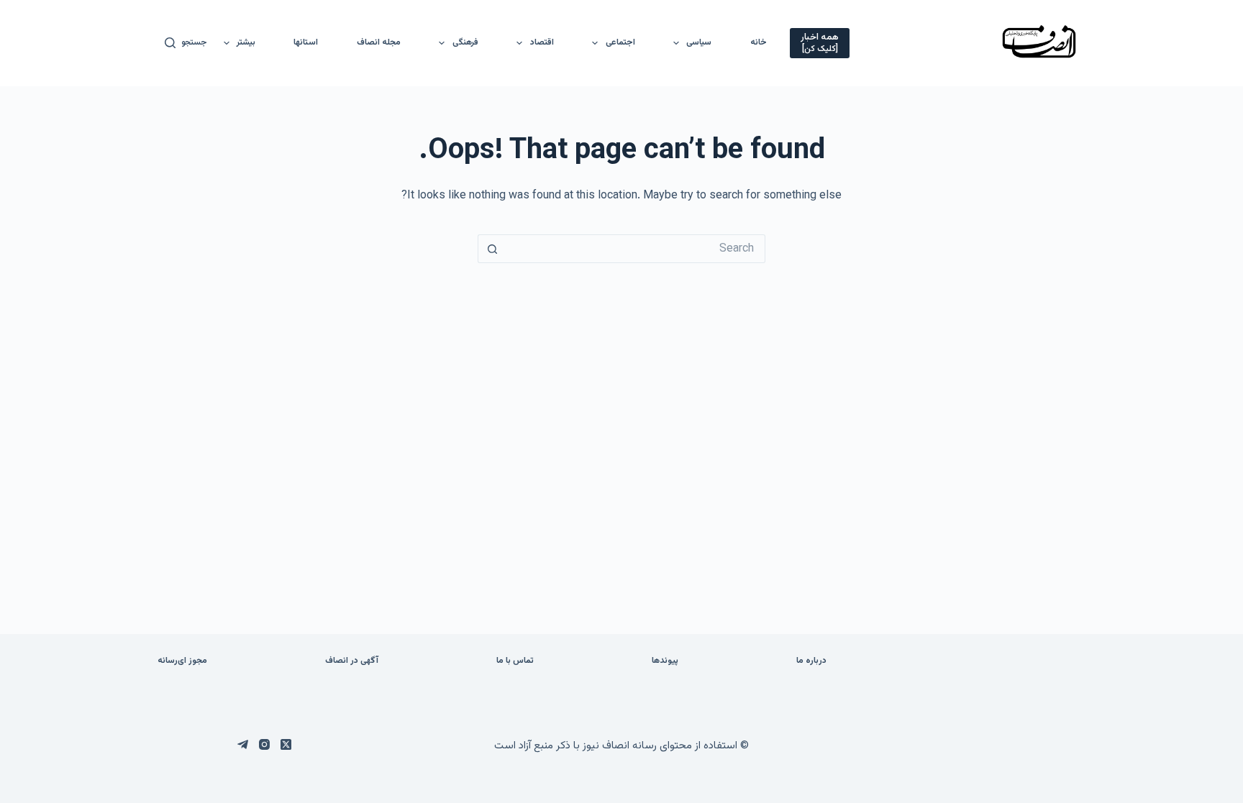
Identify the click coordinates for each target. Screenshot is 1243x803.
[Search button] (492, 248)
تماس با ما (515, 661)
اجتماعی (620, 42)
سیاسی (698, 42)
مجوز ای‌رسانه (182, 661)
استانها (305, 42)
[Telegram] (242, 744)
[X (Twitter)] (286, 744)
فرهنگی (465, 42)
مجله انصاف (379, 42)
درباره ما (811, 661)
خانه (758, 42)
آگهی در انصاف (351, 661)
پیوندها (665, 661)
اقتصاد (542, 42)
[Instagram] (264, 744)
